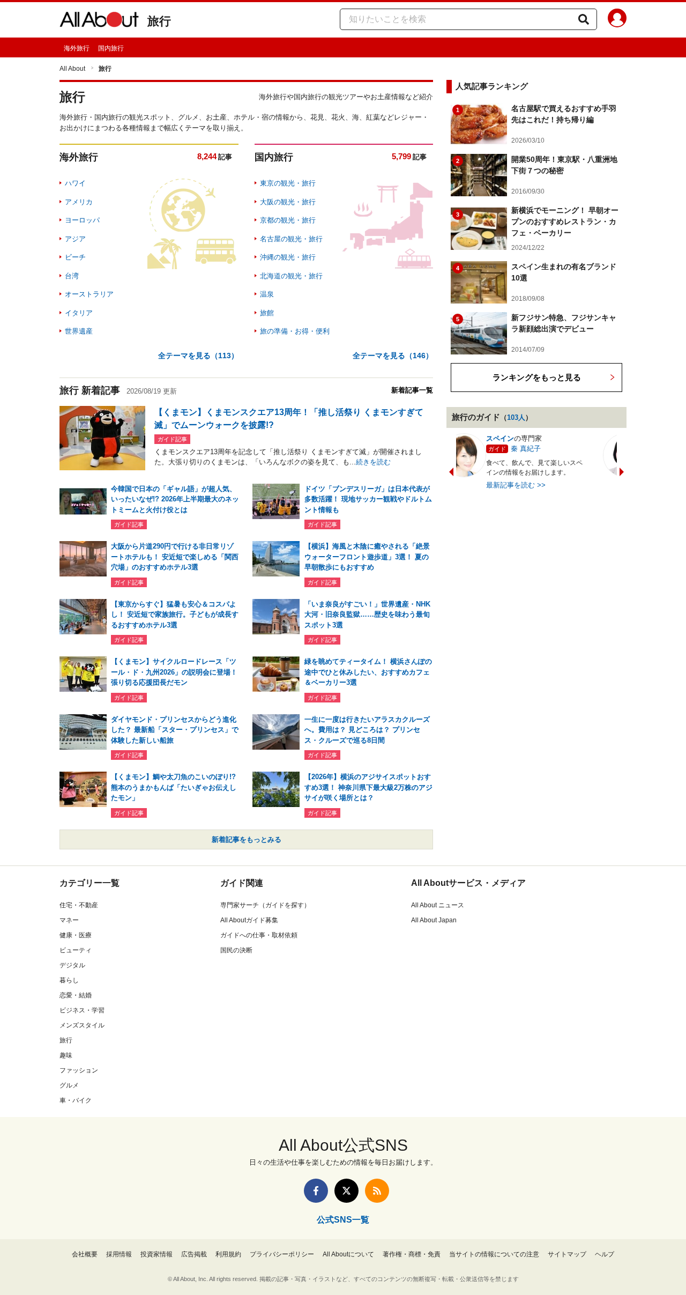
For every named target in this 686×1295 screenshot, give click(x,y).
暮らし (69, 980)
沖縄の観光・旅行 (288, 257)
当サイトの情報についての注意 (494, 1254)
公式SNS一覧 (343, 1219)
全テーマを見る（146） (393, 355)
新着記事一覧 (412, 390)
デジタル (72, 965)
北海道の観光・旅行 (291, 276)
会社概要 (85, 1254)
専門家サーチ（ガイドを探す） (265, 905)
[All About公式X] (346, 1191)
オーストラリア (89, 294)
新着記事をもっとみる (246, 839)
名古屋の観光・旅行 (291, 239)
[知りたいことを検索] (583, 19)
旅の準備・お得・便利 (295, 331)
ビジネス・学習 (82, 1010)
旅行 (159, 21)
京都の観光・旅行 (288, 220)
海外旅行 (77, 48)
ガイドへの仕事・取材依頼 (258, 935)
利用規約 (228, 1254)
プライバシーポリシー (282, 1254)
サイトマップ (567, 1254)
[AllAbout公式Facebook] (316, 1191)
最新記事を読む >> (486, 485)
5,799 (401, 156)
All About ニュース (437, 905)
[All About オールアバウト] (99, 21)
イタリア (79, 313)
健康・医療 (75, 935)
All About (72, 68)
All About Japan (434, 920)
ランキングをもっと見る (537, 377)
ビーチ (75, 257)
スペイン (470, 438)
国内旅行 (111, 48)
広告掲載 (194, 1254)
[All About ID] (617, 20)
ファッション (78, 1070)
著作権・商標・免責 (412, 1254)
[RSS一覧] (377, 1191)
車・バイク (75, 1100)
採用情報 (119, 1254)
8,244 (207, 156)
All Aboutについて (348, 1254)
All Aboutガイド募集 (249, 920)
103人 (516, 417)
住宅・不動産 (78, 905)
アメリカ (79, 202)
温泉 (267, 294)
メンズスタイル (82, 1025)
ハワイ (75, 183)
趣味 (65, 1055)
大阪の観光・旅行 (288, 202)
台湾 (72, 276)
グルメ (69, 1085)
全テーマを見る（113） (198, 355)
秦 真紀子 (496, 449)
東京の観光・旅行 (288, 183)
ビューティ (75, 950)
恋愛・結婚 (75, 995)
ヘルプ (604, 1254)
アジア (75, 239)
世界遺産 (79, 331)
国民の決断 (236, 950)
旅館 (267, 313)
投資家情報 (156, 1254)
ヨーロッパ (82, 220)
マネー (69, 920)
